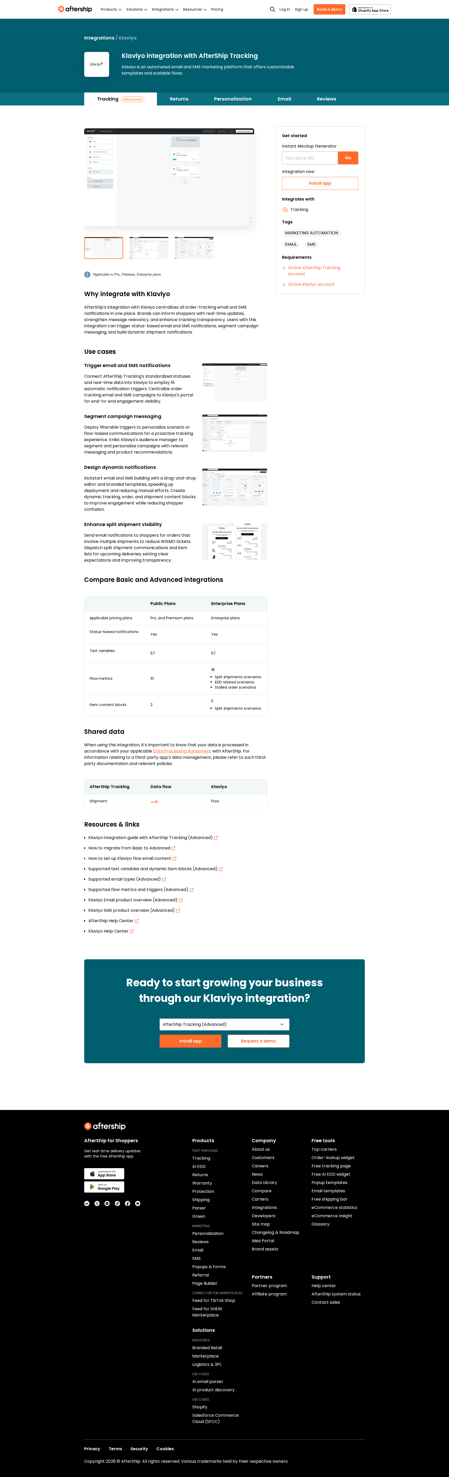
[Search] (272, 9)
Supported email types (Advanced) (125, 879)
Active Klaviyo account (311, 284)
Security (139, 1449)
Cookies (165, 1449)
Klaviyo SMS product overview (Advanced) (132, 910)
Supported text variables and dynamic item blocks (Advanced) (153, 869)
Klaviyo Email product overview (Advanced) (133, 900)
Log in (285, 9)
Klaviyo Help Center (109, 931)
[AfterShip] (76, 9)
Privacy (92, 1449)
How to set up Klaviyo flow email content (130, 858)
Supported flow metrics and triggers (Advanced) (138, 890)
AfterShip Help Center (111, 921)
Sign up (301, 9)
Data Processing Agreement (182, 751)
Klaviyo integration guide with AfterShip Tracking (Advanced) (151, 838)
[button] (175, 181)
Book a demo (329, 9)
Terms (115, 1449)
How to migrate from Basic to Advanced (129, 848)
